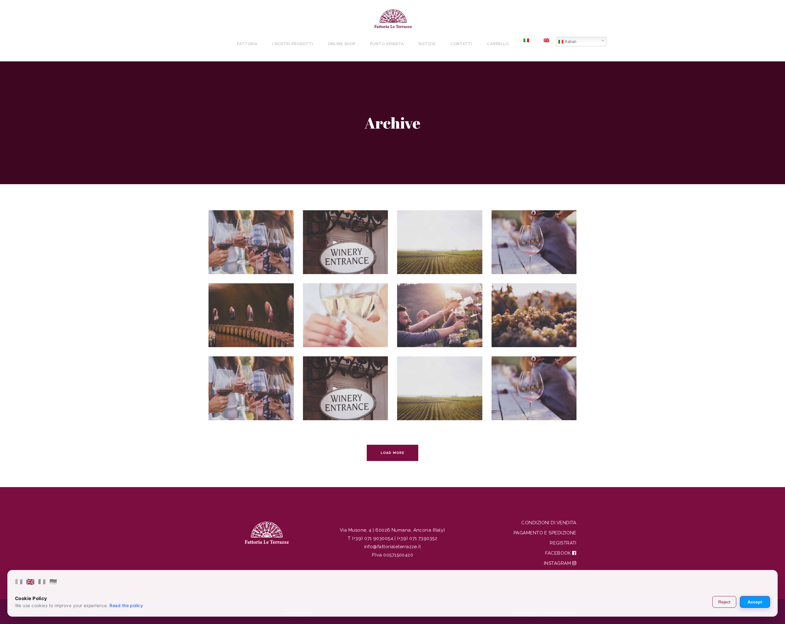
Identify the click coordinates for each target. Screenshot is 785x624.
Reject (724, 601)
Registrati (563, 543)
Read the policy (126, 605)
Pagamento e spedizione (545, 533)
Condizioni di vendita (548, 522)
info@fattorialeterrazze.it (392, 546)
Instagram (558, 563)
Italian (569, 41)
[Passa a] (526, 44)
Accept (755, 601)
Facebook (558, 553)
